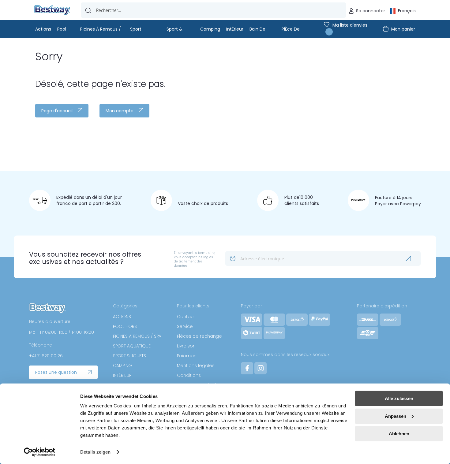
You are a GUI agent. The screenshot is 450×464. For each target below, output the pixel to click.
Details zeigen (95, 452)
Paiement (187, 356)
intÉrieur (234, 29)
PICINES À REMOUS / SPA (137, 336)
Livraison (186, 346)
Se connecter (370, 11)
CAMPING (122, 365)
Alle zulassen (399, 398)
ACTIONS (122, 317)
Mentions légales (196, 365)
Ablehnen (399, 433)
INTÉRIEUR (122, 375)
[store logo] (52, 10)
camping (210, 29)
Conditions (189, 375)
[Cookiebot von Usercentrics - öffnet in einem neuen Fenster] (39, 452)
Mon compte (119, 111)
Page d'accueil (57, 111)
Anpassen (395, 415)
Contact (186, 317)
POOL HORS (125, 326)
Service (185, 326)
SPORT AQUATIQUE (132, 346)
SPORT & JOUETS (129, 356)
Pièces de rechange (199, 336)
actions (43, 29)
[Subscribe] (413, 258)
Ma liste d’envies (349, 25)
